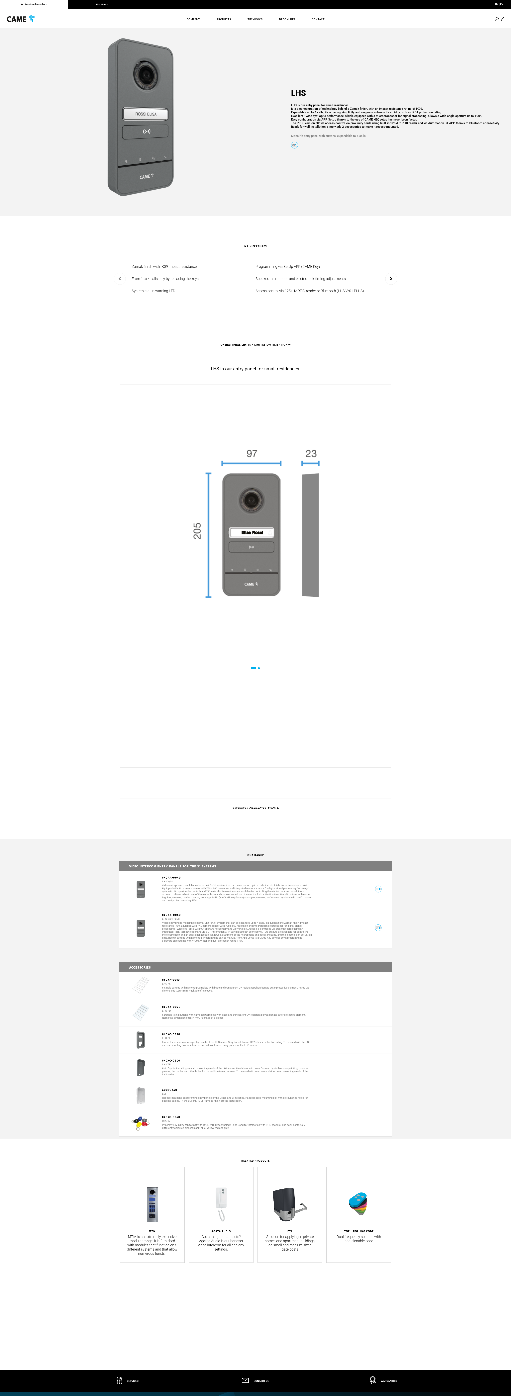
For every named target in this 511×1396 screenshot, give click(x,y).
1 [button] (252, 668)
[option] (140, 117)
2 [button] (259, 668)
